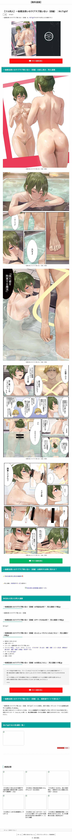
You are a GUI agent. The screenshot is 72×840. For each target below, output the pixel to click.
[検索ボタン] (70, 2)
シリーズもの (57, 647)
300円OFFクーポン (16, 583)
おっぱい (42, 647)
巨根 (51, 647)
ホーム (19, 834)
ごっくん (28, 647)
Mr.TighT (11, 14)
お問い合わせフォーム (29, 834)
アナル (22, 647)
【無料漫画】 (36, 2)
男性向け (64, 647)
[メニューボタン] (2, 2)
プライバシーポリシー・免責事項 (45, 834)
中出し (12, 647)
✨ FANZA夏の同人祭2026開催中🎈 (13, 576)
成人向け (7, 649)
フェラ (17, 647)
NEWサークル (28, 649)
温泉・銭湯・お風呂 (16, 649)
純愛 (47, 647)
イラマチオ (35, 647)
